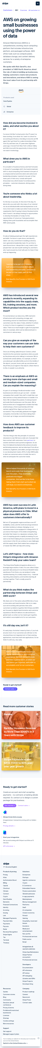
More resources (8, 1023)
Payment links (8, 921)
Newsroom (26, 997)
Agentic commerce (29, 880)
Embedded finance (29, 888)
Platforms (26, 905)
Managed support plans (11, 1034)
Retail (24, 942)
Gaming (25, 918)
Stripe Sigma (7, 934)
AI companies (27, 910)
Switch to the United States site (14, 1043)
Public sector (27, 939)
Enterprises (26, 875)
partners (30, 440)
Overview (23, 10)
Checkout (6, 888)
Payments (6, 924)
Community (7, 1000)
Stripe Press (27, 1000)
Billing (5, 883)
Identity (5, 907)
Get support (7, 1031)
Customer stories (9, 994)
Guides (5, 992)
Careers (25, 994)
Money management (30, 902)
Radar (5, 929)
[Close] (38, 1038)
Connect (6, 894)
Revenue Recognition (10, 932)
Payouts (6, 926)
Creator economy (28, 913)
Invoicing (6, 910)
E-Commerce (27, 885)
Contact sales (9, 689)
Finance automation (29, 891)
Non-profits (26, 934)
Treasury (6, 943)
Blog (4, 997)
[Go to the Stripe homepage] (5, 864)
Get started (9, 805)
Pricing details (8, 826)
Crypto (5, 896)
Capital (5, 885)
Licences (6, 1015)
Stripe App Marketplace (31, 952)
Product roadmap (28, 992)
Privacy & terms (8, 1008)
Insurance (26, 926)
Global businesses (29, 894)
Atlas (5, 877)
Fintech (25, 915)
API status (26, 973)
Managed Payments (10, 918)
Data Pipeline (7, 899)
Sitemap (6, 1018)
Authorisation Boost (10, 880)
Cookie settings (8, 1021)
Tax (4, 937)
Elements (6, 902)
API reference (8, 846)
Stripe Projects (28, 981)
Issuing (5, 913)
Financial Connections (10, 905)
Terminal (6, 940)
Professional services (30, 936)
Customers (7, 10)
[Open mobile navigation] (38, 3)
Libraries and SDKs (29, 978)
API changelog (27, 976)
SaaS (24, 907)
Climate (5, 891)
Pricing (5, 875)
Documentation (28, 968)
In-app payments (28, 896)
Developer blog (28, 984)
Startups (26, 877)
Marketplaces (27, 899)
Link (4, 915)
